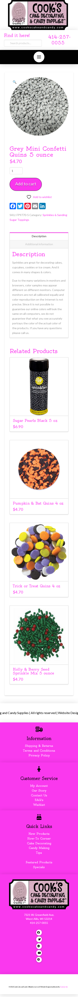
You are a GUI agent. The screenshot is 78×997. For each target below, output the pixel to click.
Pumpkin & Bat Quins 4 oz (38, 503)
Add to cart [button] (40, 409)
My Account (39, 786)
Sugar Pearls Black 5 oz (35, 420)
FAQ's (39, 800)
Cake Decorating (39, 843)
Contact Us (39, 795)
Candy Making (39, 848)
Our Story (39, 790)
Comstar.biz (64, 987)
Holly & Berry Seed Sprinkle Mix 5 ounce (33, 671)
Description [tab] (39, 236)
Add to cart (25, 183)
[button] (39, 57)
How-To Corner (39, 838)
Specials (39, 867)
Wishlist (39, 805)
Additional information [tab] (39, 244)
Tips (39, 853)
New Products (39, 834)
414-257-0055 (39, 922)
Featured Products (39, 862)
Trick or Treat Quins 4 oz (36, 586)
